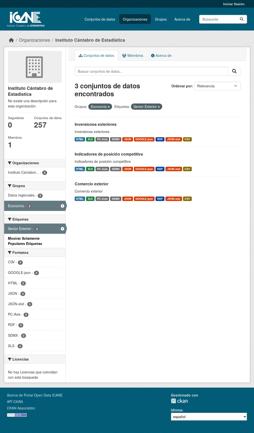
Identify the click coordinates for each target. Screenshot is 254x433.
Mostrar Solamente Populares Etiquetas (25, 241)
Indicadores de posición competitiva (109, 154)
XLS (90, 139)
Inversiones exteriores (96, 124)
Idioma (176, 409)
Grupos (161, 19)
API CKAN (15, 401)
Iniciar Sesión (234, 3)
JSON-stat (173, 139)
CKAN (179, 400)
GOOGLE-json (144, 139)
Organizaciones (135, 19)
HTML (79, 139)
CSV (187, 139)
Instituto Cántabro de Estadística (90, 40)
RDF (160, 139)
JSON (127, 139)
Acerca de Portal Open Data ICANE (35, 395)
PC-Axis (102, 139)
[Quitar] (109, 107)
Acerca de (182, 19)
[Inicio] (11, 40)
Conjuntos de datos (100, 19)
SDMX (116, 139)
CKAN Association (21, 407)
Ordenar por (181, 85)
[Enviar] (242, 19)
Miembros (135, 55)
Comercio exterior (91, 184)
